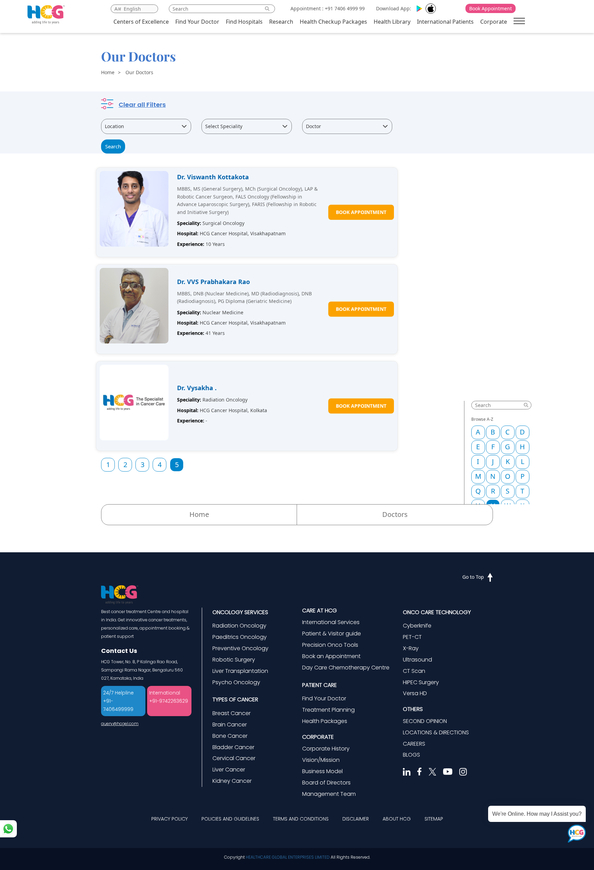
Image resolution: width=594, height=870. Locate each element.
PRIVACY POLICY (169, 818)
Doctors (395, 514)
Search (113, 146)
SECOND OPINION (425, 721)
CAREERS (414, 744)
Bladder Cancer (233, 747)
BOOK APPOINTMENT (361, 212)
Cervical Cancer (233, 758)
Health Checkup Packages (333, 21)
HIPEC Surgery (421, 682)
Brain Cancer (229, 724)
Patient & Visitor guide (331, 633)
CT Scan (414, 671)
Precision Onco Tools (330, 645)
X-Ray (411, 648)
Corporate (493, 21)
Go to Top (473, 577)
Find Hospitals (244, 21)
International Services (331, 622)
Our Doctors (139, 72)
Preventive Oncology (240, 648)
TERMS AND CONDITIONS (301, 818)
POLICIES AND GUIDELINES (230, 818)
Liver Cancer (228, 769)
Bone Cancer (230, 736)
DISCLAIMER (355, 818)
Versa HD (415, 693)
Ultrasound (417, 660)
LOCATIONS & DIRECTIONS (436, 732)
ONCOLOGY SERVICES (240, 612)
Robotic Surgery (233, 660)
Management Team (329, 794)
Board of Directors (326, 783)
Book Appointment (490, 8)
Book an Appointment (331, 656)
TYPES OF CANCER (235, 699)
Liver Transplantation (240, 671)
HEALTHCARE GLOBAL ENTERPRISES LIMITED (288, 857)
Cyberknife (417, 626)
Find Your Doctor (197, 21)
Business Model (322, 771)
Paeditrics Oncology (239, 637)
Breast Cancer (231, 713)
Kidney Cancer (232, 781)
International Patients (445, 21)
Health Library (392, 21)
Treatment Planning (328, 710)
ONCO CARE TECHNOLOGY (437, 612)
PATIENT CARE (319, 685)
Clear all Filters (142, 104)
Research (281, 21)
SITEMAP (434, 818)
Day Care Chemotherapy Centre (345, 667)
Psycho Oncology (236, 682)
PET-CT (412, 637)
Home (107, 72)
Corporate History (326, 749)
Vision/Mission (321, 760)
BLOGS (411, 755)
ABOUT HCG (397, 818)
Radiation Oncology (239, 626)
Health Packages (324, 721)
